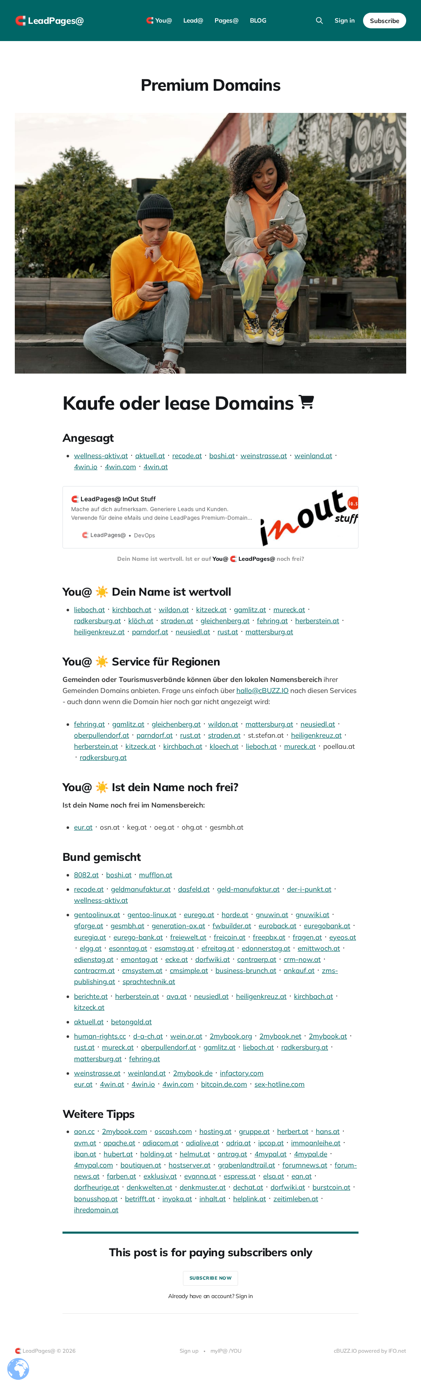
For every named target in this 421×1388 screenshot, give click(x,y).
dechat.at (248, 1187)
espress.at (240, 1176)
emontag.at (139, 959)
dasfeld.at (194, 889)
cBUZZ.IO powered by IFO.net (370, 1350)
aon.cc (84, 1131)
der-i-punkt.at (309, 889)
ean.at (301, 1176)
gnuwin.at (272, 914)
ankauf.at (299, 970)
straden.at (177, 620)
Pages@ (226, 20)
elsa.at (273, 1176)
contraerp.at (256, 959)
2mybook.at (328, 1036)
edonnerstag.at (266, 948)
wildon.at (174, 609)
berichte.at (91, 996)
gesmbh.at (127, 925)
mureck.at (289, 609)
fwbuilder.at (232, 925)
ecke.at (176, 959)
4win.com (120, 466)
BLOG (258, 20)
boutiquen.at (140, 1165)
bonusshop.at (96, 1198)
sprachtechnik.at (149, 981)
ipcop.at (271, 1142)
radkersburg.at (97, 620)
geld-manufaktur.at (248, 889)
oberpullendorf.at (101, 735)
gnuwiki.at (312, 914)
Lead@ (193, 20)
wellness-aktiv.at (101, 455)
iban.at (85, 1153)
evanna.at (200, 1176)
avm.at (85, 1142)
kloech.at (224, 746)
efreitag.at (217, 948)
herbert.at (292, 1131)
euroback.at (277, 925)
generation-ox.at (178, 925)
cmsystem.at (142, 970)
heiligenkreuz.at (99, 631)
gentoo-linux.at (151, 914)
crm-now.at (302, 959)
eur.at (83, 827)
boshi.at (222, 455)
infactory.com (242, 1073)
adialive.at (202, 1142)
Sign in (345, 20)
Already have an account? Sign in (210, 1296)
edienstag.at (93, 959)
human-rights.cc (100, 1036)
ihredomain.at (96, 1209)
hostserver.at (189, 1165)
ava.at (177, 996)
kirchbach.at (131, 609)
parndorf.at (150, 631)
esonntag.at (128, 948)
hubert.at (118, 1153)
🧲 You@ (159, 20)
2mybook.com (124, 1131)
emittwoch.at (319, 948)
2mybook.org (231, 1036)
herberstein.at (317, 620)
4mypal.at (270, 1153)
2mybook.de (193, 1073)
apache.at (119, 1142)
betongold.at (131, 1021)
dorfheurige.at (96, 1187)
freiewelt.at (188, 937)
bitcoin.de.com (224, 1084)
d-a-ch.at (148, 1036)
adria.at (238, 1142)
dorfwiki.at (212, 959)
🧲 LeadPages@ (49, 20)
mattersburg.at (269, 631)
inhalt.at (212, 1198)
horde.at (235, 914)
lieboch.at (89, 609)
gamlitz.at (250, 609)
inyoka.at (177, 1198)
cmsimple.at (189, 970)
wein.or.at (186, 1036)
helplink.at (249, 1198)
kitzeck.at (211, 609)
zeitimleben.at (295, 1198)
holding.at (156, 1153)
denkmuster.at (203, 1187)
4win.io (85, 466)
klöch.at (140, 620)
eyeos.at (342, 937)
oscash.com (173, 1131)
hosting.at (215, 1131)
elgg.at (91, 948)
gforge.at (88, 925)
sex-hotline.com (279, 1084)
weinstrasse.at (264, 455)
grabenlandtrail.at (246, 1165)
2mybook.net (280, 1036)
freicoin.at (229, 937)
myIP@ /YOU (225, 1350)
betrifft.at (140, 1198)
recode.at (187, 455)
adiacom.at (160, 1142)
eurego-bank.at (138, 937)
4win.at (155, 466)
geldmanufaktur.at (141, 889)
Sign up (189, 1350)
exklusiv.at (160, 1176)
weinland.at (313, 455)
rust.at (227, 631)
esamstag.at (174, 948)
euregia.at (90, 937)
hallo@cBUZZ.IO (262, 690)
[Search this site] (319, 20)
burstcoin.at (331, 1187)
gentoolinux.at (97, 914)
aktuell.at (150, 455)
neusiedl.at (193, 631)
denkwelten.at (149, 1187)
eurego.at (199, 914)
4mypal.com (93, 1165)
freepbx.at (269, 937)
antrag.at (232, 1153)
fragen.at (307, 937)
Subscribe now (211, 1278)
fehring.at (272, 620)
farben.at (121, 1176)
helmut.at (195, 1153)
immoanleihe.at (315, 1142)
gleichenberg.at (225, 620)
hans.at (328, 1131)
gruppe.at (254, 1131)
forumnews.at (304, 1165)
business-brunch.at (245, 970)
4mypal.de (310, 1153)
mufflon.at (155, 874)
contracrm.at (94, 970)
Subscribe (384, 21)
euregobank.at (327, 925)
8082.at (86, 874)
